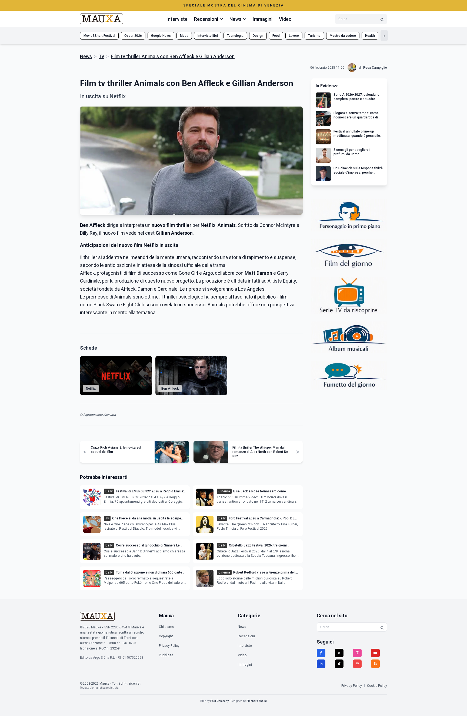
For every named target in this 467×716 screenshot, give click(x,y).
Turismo (314, 36)
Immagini (262, 19)
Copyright (166, 636)
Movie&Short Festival (99, 36)
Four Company (219, 701)
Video (285, 19)
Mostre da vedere (343, 36)
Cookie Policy (377, 686)
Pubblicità (166, 655)
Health (370, 36)
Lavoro (294, 36)
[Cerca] (382, 19)
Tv (101, 56)
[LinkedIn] (321, 663)
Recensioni (246, 636)
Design (258, 36)
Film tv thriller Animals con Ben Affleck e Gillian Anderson (173, 56)
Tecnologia (235, 36)
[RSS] (375, 663)
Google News (161, 36)
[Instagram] (357, 653)
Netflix (91, 388)
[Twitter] (339, 653)
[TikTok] (339, 663)
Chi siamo (166, 627)
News (86, 56)
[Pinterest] (357, 663)
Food (276, 36)
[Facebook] (321, 653)
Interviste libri (208, 36)
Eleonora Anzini (256, 701)
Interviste (177, 19)
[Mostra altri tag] (384, 35)
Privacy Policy (169, 646)
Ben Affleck (170, 388)
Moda (184, 36)
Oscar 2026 (133, 36)
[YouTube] (375, 653)
